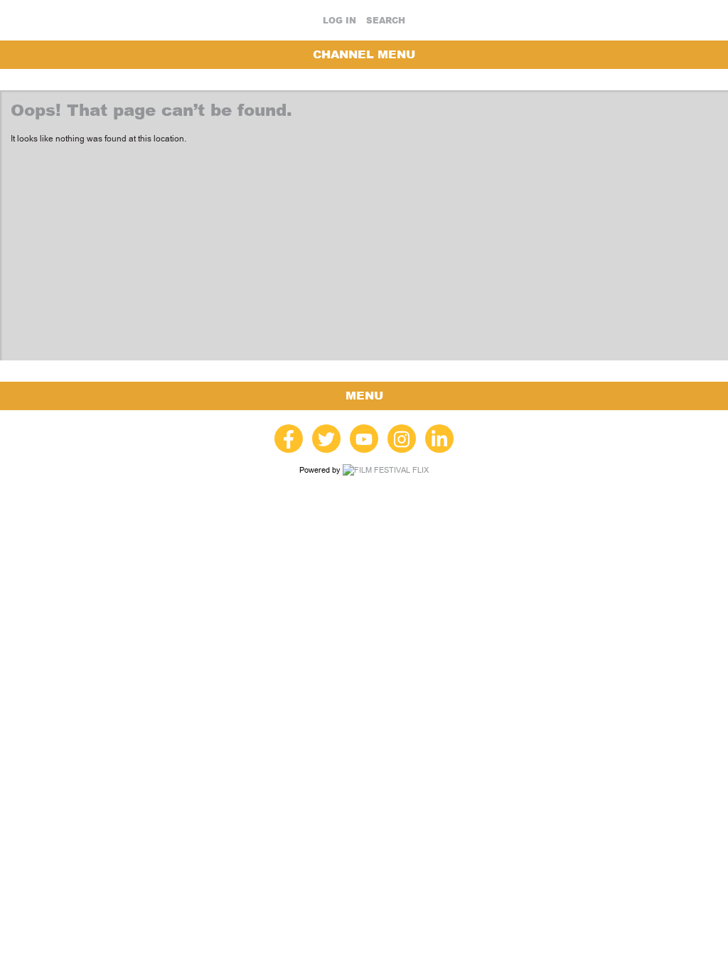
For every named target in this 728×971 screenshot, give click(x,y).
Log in (339, 21)
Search (385, 21)
